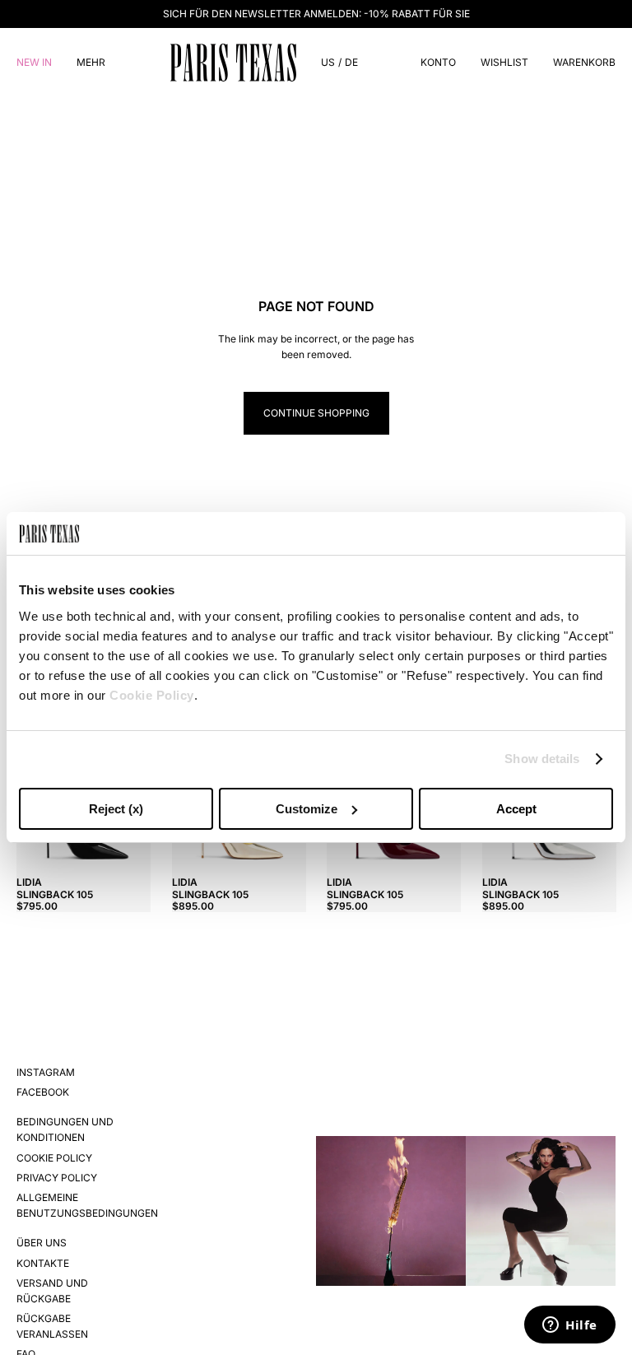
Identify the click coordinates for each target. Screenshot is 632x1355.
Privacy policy (56, 1177)
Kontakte (42, 1263)
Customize (306, 809)
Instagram (45, 1072)
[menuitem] (91, 62)
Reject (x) (116, 809)
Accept (516, 809)
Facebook (42, 1092)
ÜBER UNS (41, 1242)
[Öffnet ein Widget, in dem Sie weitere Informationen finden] (570, 1326)
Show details (541, 759)
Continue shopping (316, 413)
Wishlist (504, 62)
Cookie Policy (151, 695)
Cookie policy (54, 1158)
